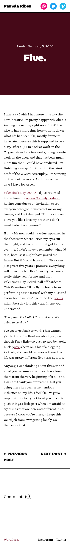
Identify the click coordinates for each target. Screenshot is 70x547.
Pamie (20, 46)
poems (58, 298)
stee (17, 347)
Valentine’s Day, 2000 (20, 193)
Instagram (45, 540)
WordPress (11, 540)
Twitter (61, 540)
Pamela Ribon (18, 6)
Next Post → (53, 454)
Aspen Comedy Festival (42, 198)
